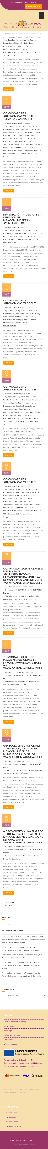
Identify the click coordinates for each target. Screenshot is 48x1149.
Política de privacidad (12, 1035)
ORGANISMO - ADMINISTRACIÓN (29, 590)
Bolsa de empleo (17, 129)
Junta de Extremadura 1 (25, 144)
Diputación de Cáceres (13, 46)
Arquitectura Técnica (26, 34)
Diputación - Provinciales (23, 135)
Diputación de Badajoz (23, 43)
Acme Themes (31, 1145)
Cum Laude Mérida (11, 1117)
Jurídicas (27, 46)
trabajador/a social (21, 773)
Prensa (6, 593)
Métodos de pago (10, 1044)
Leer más (9, 89)
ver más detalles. (33, 1066)
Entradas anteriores (8, 904)
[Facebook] (8, 7)
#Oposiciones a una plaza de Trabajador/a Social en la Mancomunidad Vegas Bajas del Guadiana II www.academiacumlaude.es (23, 836)
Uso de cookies (9, 1040)
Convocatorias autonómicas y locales (19, 302)
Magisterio (14, 415)
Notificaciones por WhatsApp (15, 1022)
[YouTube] (17, 7)
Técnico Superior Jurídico (27, 52)
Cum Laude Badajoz (11, 1113)
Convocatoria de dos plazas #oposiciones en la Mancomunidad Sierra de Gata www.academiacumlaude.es (22, 662)
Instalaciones (9, 1026)
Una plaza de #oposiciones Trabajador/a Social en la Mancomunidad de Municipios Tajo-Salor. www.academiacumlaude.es (22, 751)
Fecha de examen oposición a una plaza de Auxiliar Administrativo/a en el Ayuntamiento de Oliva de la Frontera (21, 965)
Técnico (22, 685)
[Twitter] (13, 7)
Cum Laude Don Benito (13, 1126)
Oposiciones (30, 599)
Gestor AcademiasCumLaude (17, 123)
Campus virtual (33, 6)
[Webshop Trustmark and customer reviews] (24, 1101)
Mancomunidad (10, 49)
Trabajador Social (10, 55)
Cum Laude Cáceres (11, 1122)
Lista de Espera (29, 320)
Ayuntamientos (22, 37)
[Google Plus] (22, 7)
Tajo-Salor (7, 773)
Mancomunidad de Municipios (18, 770)
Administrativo (11, 34)
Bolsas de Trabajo (33, 129)
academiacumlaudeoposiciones (19, 587)
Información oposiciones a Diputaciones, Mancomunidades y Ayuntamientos (22, 219)
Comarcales (20, 40)
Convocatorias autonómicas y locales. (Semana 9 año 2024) (20, 116)
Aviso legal (8, 1031)
